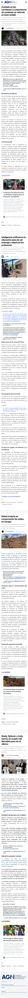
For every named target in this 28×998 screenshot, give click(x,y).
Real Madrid (21, 966)
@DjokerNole (8, 803)
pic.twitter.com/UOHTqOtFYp (11, 807)
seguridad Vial (16, 225)
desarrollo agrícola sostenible (19, 648)
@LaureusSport (13, 806)
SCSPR (2, 987)
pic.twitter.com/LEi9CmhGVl (10, 849)
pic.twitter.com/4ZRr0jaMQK (17, 915)
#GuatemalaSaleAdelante (16, 578)
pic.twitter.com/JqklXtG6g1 (10, 335)
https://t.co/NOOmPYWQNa (10, 577)
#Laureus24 (22, 806)
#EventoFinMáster (14, 333)
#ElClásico (6, 806)
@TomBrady (15, 803)
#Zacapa (5, 571)
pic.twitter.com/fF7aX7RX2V (10, 86)
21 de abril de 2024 (7, 757)
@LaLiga (19, 846)
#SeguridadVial (16, 83)
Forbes (21, 427)
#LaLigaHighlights (8, 847)
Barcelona (9, 966)
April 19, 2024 (12, 339)
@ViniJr (7, 846)
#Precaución (6, 84)
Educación (20, 502)
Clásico (15, 966)
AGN (19, 51)
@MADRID (10, 914)
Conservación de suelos (12, 722)
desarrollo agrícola (6, 724)
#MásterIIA (6, 333)
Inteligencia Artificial (21, 442)
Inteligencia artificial (7, 504)
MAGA (14, 724)
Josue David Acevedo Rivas (12, 755)
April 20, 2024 (23, 918)
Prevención (9, 225)
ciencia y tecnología (11, 502)
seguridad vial (19, 166)
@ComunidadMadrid (19, 914)
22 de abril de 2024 (19, 28)
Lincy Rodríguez (10, 28)
